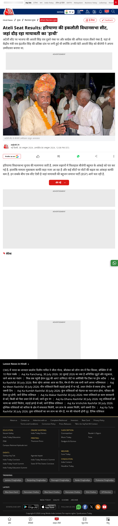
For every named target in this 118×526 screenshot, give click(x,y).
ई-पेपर (36, 3)
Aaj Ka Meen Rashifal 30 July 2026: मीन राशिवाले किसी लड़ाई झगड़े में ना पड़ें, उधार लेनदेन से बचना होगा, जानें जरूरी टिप (58, 387)
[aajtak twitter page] (91, 506)
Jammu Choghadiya (13, 480)
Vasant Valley (8, 433)
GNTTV (69, 3)
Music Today (66, 437)
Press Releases (65, 424)
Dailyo (56, 500)
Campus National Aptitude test (15, 445)
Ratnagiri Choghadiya (60, 480)
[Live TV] (107, 12)
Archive (74, 500)
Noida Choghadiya (82, 480)
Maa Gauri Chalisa (52, 492)
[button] (108, 521)
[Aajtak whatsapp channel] (78, 506)
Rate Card (86, 420)
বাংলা (41, 3)
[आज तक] (9, 12)
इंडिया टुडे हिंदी (60, 3)
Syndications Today (84, 513)
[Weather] (87, 12)
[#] (78, 157)
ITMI (4, 441)
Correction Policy (48, 424)
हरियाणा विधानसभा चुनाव (48, 20)
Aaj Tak (28, 3)
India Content (66, 462)
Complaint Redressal (59, 420)
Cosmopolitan (66, 433)
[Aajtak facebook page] (85, 506)
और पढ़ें (58, 182)
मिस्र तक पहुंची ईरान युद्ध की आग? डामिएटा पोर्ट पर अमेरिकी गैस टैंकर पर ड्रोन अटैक (67, 378)
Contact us (25, 420)
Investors (74, 420)
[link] (116, 2)
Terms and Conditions (29, 424)
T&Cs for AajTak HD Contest (86, 424)
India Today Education (11, 437)
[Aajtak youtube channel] (104, 506)
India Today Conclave (11, 459)
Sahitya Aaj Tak (9, 455)
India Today (49, 3)
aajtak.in (15, 144)
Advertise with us (40, 420)
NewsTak (112, 3)
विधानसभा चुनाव (30, 20)
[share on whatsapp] (114, 263)
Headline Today (67, 466)
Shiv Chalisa (91, 492)
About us (13, 420)
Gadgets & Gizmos (68, 441)
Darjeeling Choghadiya (36, 480)
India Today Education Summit (15, 467)
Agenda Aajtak (37, 455)
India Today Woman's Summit (43, 459)
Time (90, 437)
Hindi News (8, 20)
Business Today (91, 3)
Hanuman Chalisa (31, 492)
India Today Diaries (38, 433)
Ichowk (65, 500)
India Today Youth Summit (13, 463)
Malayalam (78, 3)
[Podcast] (94, 11)
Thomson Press (37, 441)
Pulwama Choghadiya (105, 480)
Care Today (65, 454)
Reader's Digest (94, 433)
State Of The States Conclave (42, 463)
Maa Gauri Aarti (11, 492)
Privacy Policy (99, 420)
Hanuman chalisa (72, 492)
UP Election (106, 492)
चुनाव (18, 20)
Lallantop (103, 3)
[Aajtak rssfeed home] (98, 506)
